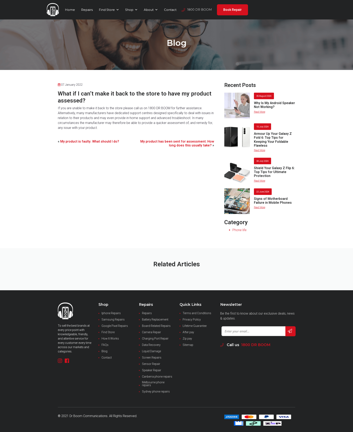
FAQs (105, 344)
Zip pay (187, 338)
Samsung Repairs (113, 319)
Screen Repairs (151, 357)
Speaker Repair (151, 370)
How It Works (110, 338)
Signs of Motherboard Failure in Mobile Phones (273, 200)
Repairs (87, 10)
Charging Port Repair (155, 338)
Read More (259, 111)
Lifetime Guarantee (195, 325)
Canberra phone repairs (157, 376)
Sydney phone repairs (156, 391)
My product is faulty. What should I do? (89, 141)
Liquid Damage (151, 351)
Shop (129, 10)
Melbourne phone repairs (153, 384)
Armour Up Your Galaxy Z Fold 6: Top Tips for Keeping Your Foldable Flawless (273, 139)
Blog (104, 351)
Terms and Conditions (197, 313)
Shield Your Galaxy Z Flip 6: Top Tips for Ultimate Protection (274, 172)
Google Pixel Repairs (115, 325)
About (149, 10)
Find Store (107, 10)
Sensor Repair (151, 363)
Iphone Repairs (111, 313)
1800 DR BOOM (255, 345)
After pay (188, 332)
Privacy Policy (192, 319)
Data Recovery (151, 344)
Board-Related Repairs (156, 325)
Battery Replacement (155, 319)
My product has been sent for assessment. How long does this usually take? (177, 143)
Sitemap (188, 344)
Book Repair (232, 9)
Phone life (239, 230)
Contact (170, 10)
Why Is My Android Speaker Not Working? (274, 105)
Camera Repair (151, 332)
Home (70, 10)
